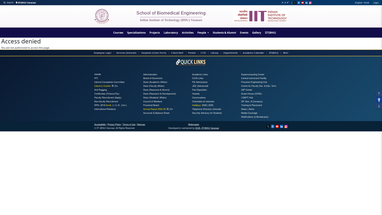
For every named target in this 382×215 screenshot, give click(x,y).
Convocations (199, 97)
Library (214, 52)
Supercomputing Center (252, 74)
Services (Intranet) (126, 52)
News (244, 108)
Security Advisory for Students (207, 112)
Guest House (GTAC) (251, 93)
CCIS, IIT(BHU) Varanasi (207, 127)
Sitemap (141, 124)
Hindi (366, 2)
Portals (192, 52)
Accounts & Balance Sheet (156, 112)
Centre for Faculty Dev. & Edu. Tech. (259, 85)
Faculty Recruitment (104, 97)
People (202, 32)
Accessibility (100, 124)
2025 (210, 105)
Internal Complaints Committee (109, 81)
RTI (96, 78)
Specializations (136, 32)
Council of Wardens (152, 101)
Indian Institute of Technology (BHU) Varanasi (171, 20)
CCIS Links (197, 78)
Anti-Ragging (100, 89)
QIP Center (246, 89)
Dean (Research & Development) (159, 93)
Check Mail (177, 52)
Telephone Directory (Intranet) (206, 108)
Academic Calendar (253, 52)
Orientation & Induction (203, 101)
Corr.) (124, 105)
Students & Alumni (224, 32)
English (358, 2)
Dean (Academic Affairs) (155, 81)
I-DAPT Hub (247, 97)
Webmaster (193, 124)
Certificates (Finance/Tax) (106, 93)
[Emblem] (260, 16)
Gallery (256, 32)
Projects (155, 32)
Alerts (251, 108)
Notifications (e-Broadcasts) (254, 116)
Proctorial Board (151, 105)
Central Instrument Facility (254, 78)
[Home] (101, 16)
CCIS (203, 52)
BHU (285, 52)
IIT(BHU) (270, 32)
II (116, 105)
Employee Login (102, 52)
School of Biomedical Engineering (171, 13)
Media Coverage (249, 112)
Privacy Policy (114, 124)
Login (376, 2)
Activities (188, 32)
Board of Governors (152, 78)
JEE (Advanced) (200, 85)
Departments (230, 52)
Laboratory (171, 32)
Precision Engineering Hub (254, 81)
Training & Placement (251, 105)
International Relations (105, 108)
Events (244, 32)
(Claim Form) (159, 52)
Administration (150, 74)
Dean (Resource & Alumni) (156, 89)
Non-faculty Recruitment (106, 101)
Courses (118, 32)
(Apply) (117, 97)
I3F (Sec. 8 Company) (252, 101)
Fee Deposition (199, 89)
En (116, 85)
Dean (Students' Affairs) (155, 97)
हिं (112, 85)
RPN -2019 (99, 105)
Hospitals (146, 52)
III (118, 105)
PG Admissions (200, 81)
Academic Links (200, 74)
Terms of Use (129, 124)
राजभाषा (97, 74)
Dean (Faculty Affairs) (153, 85)
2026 (204, 105)
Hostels (196, 93)
